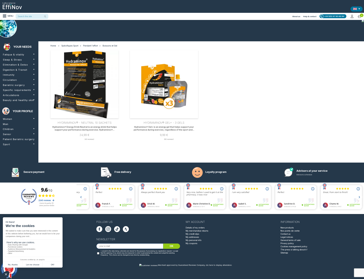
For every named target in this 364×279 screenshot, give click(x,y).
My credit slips (192, 234)
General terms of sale (291, 240)
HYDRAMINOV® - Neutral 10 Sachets (84, 122)
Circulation (10, 80)
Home (53, 45)
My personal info (193, 240)
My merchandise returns (197, 231)
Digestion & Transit (15, 69)
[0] (359, 16)
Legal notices (287, 237)
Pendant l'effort (90, 45)
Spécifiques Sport (69, 45)
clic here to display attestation (219, 265)
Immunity (9, 74)
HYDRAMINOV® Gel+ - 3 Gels (164, 122)
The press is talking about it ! (294, 249)
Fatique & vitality (13, 54)
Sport (6, 144)
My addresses (192, 237)
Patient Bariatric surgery (19, 139)
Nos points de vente (290, 231)
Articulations (11, 95)
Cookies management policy (294, 246)
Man (5, 124)
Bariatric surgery (14, 85)
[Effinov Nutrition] (12, 4)
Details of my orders (195, 227)
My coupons (191, 243)
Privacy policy (287, 243)
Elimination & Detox (15, 64)
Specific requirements (17, 90)
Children (8, 129)
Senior (7, 134)
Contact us (285, 234)
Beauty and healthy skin (18, 100)
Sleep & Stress (12, 59)
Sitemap (284, 252)
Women (7, 119)
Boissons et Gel (110, 45)
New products (287, 227)
